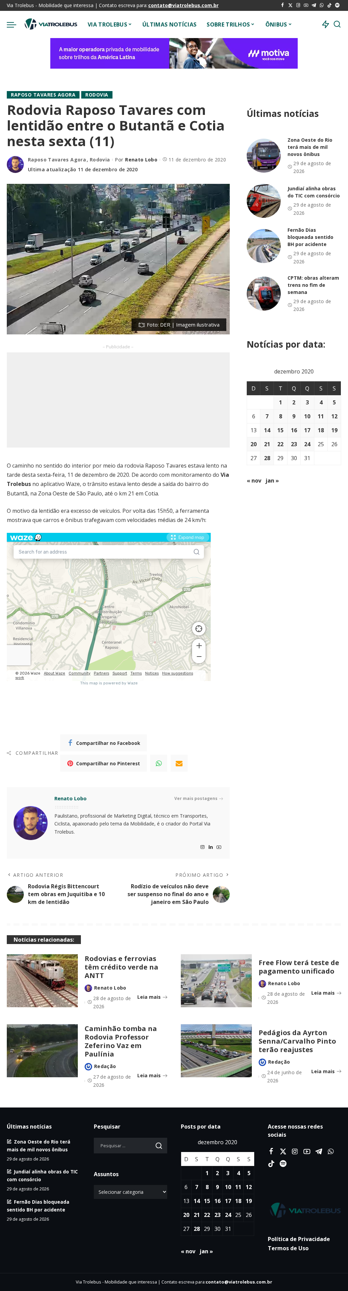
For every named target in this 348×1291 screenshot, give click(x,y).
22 (280, 444)
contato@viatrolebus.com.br (183, 5)
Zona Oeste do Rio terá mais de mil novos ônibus (310, 147)
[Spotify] (337, 5)
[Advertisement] (118, 400)
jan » (272, 480)
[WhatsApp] (322, 5)
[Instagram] (298, 5)
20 (253, 444)
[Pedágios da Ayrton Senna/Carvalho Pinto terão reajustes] (216, 1051)
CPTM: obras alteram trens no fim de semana (313, 285)
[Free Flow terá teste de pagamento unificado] (216, 981)
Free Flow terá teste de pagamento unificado (299, 967)
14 (267, 430)
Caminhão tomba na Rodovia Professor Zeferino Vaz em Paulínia (121, 1041)
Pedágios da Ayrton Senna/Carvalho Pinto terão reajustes (297, 1041)
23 (294, 444)
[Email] (179, 763)
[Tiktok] (329, 5)
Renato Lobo (141, 159)
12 (334, 416)
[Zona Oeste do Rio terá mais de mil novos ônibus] (264, 156)
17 (307, 430)
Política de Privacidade (299, 1239)
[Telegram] (314, 5)
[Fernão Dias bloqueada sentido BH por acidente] (264, 246)
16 (294, 430)
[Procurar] (337, 24)
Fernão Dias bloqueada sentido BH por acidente (310, 237)
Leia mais (149, 997)
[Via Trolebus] (50, 24)
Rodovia (96, 94)
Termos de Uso (288, 1248)
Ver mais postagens (196, 798)
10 (307, 416)
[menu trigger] (15, 24)
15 (280, 430)
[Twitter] (290, 5)
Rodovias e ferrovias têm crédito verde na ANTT (121, 967)
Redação (105, 1066)
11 (321, 416)
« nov (254, 480)
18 (321, 430)
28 (267, 458)
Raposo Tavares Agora (43, 94)
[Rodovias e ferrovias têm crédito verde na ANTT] (42, 981)
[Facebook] (282, 5)
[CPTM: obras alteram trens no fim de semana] (264, 294)
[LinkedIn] (211, 847)
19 (334, 430)
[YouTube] (306, 5)
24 (307, 444)
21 (267, 444)
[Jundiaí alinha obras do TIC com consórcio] (264, 201)
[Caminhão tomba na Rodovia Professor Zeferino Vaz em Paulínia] (42, 1051)
